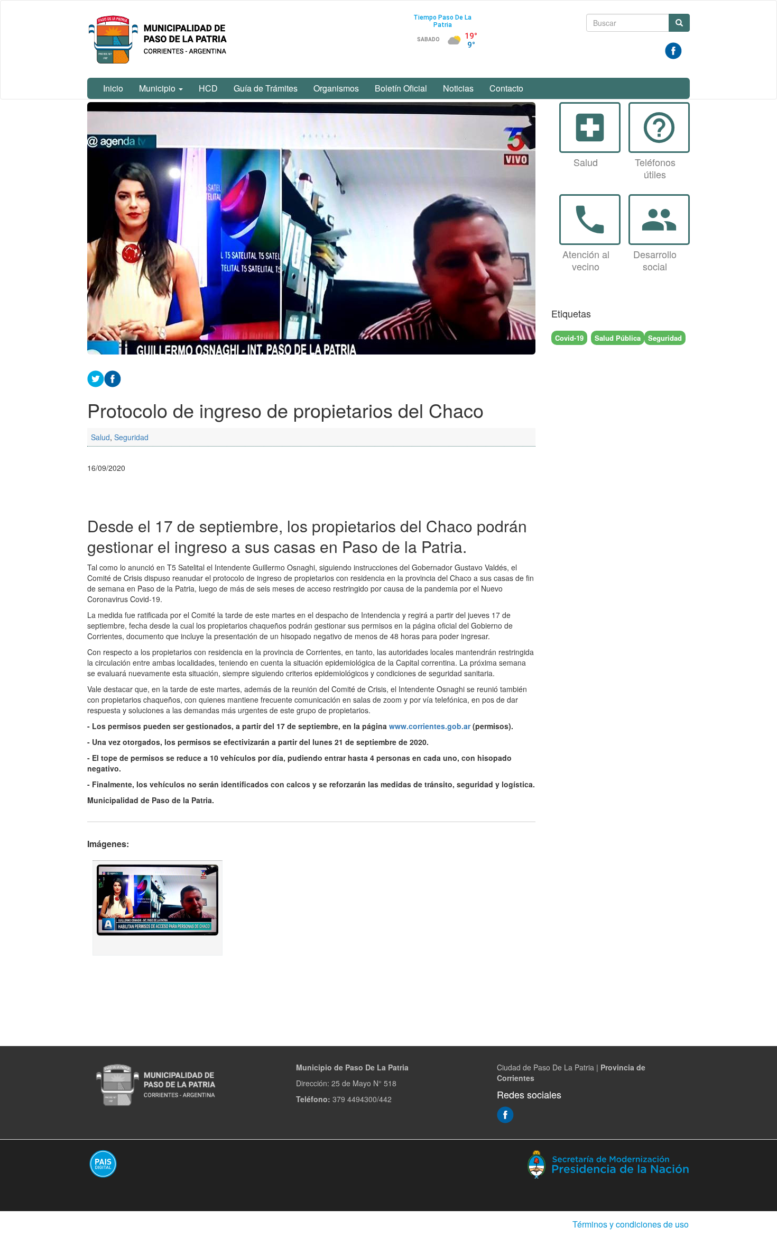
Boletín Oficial (401, 88)
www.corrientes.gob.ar (429, 726)
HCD (208, 88)
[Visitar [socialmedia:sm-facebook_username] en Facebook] (112, 377)
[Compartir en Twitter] (95, 377)
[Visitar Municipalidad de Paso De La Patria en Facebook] (673, 49)
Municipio (158, 88)
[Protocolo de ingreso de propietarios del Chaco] (157, 908)
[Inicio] (159, 39)
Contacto (506, 88)
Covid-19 (569, 338)
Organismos (336, 88)
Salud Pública (618, 338)
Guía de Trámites (266, 88)
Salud (100, 437)
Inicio (113, 88)
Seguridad (131, 437)
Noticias (458, 88)
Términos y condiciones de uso (630, 1224)
